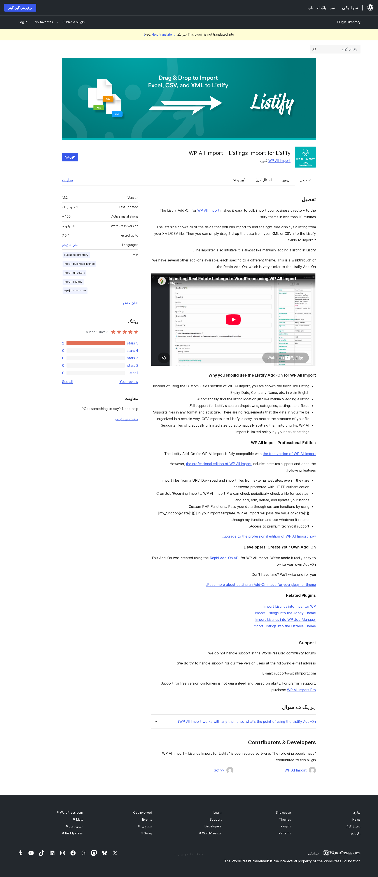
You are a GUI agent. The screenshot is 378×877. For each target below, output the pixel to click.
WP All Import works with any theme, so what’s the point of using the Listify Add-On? (247, 722)
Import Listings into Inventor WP (289, 606)
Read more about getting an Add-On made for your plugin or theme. (261, 584)
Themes (285, 819)
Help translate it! (159, 34)
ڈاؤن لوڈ (70, 157)
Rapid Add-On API (225, 558)
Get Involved (142, 812)
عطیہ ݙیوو (145, 826)
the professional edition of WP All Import (219, 464)
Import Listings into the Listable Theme (284, 626)
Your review (128, 381)
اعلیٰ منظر (130, 303)
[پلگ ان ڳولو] (314, 49)
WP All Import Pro (301, 690)
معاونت (67, 180)
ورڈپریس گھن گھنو (20, 7)
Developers (213, 826)
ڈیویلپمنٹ (238, 180)
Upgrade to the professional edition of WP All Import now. (269, 536)
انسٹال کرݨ (264, 180)
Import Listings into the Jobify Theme (285, 613)
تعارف (356, 812)
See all (67, 381)
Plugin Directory (348, 22)
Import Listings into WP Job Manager (285, 619)
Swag (146, 833)
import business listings (79, 263)
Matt (77, 819)
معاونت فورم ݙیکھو (126, 419)
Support (216, 819)
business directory (76, 254)
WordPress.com (69, 812)
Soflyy (219, 770)
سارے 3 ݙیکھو (70, 245)
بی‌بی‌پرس (74, 826)
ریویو (285, 180)
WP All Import (279, 160)
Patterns (285, 833)
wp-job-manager (75, 290)
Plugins (286, 826)
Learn (218, 812)
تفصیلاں (305, 180)
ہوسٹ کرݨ (353, 826)
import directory (74, 272)
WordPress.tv (210, 833)
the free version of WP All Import (289, 453)
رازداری (355, 833)
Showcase (283, 812)
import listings (73, 281)
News (356, 819)
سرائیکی (313, 853)
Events (147, 819)
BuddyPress (72, 833)
